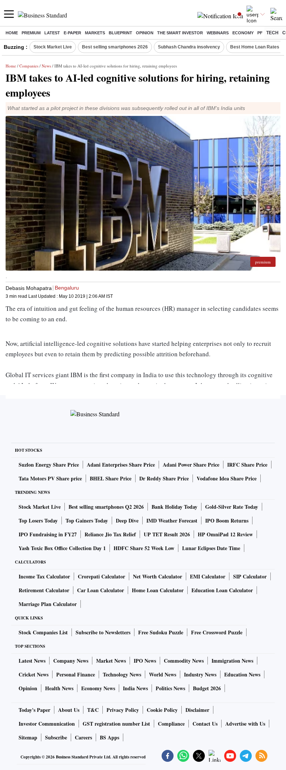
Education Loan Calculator (222, 590)
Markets (95, 33)
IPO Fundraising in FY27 (48, 534)
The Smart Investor (180, 33)
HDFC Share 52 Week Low (144, 548)
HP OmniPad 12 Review (225, 534)
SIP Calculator (250, 576)
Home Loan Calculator (158, 590)
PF (260, 33)
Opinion (144, 33)
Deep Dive (127, 520)
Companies (28, 66)
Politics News (170, 688)
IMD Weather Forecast (171, 520)
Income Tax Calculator (44, 576)
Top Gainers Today (87, 520)
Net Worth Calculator (157, 576)
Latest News (32, 661)
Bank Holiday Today (174, 507)
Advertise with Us (245, 724)
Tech (272, 32)
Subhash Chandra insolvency (189, 47)
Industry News (200, 674)
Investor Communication (47, 724)
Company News (70, 661)
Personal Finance (75, 674)
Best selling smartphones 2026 (115, 47)
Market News (111, 661)
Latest (52, 33)
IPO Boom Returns (226, 520)
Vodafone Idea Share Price (227, 478)
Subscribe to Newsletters (103, 632)
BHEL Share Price (110, 478)
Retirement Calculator (44, 590)
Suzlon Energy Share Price (49, 464)
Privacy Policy (123, 710)
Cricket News (33, 674)
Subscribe (56, 737)
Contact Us (205, 724)
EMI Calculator (207, 576)
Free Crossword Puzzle (216, 632)
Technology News (122, 674)
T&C (93, 710)
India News (135, 688)
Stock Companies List (43, 632)
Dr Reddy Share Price (164, 478)
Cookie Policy (162, 710)
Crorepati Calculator (101, 576)
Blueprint (120, 33)
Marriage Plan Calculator (48, 604)
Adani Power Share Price (191, 464)
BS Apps (109, 737)
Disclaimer (197, 710)
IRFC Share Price (247, 464)
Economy (243, 33)
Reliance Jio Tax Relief (110, 534)
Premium (31, 33)
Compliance (171, 724)
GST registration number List (116, 724)
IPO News (145, 661)
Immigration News (232, 661)
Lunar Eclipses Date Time (211, 548)
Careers (83, 737)
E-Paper (72, 33)
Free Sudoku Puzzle (160, 632)
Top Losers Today (38, 520)
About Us (68, 710)
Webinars (218, 33)
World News (162, 674)
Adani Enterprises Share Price (121, 464)
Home (12, 33)
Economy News (98, 688)
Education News (242, 674)
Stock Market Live (53, 47)
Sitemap (28, 737)
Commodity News (184, 661)
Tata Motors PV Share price (50, 478)
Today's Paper (34, 710)
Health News (59, 688)
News (46, 66)
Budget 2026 (207, 688)
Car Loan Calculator (100, 590)
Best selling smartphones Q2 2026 (106, 507)
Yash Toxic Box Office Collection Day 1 (62, 548)
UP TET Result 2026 (167, 534)
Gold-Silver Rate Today (231, 507)
